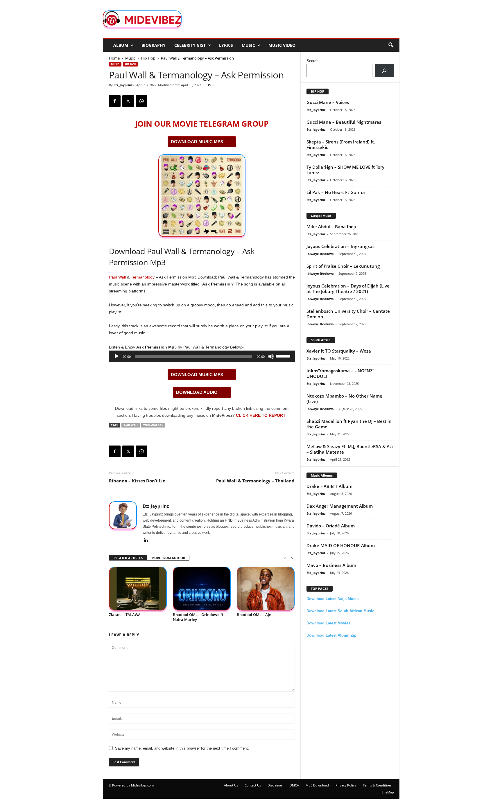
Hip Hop (148, 58)
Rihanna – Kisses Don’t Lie (137, 481)
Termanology (143, 277)
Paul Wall (117, 277)
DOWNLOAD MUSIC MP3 (197, 141)
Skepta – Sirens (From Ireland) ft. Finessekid (340, 144)
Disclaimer (275, 785)
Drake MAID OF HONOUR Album (340, 545)
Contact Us (253, 785)
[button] (390, 45)
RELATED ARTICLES (128, 558)
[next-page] (292, 558)
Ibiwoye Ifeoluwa (320, 254)
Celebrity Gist (190, 45)
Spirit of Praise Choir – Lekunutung (343, 266)
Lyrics (226, 45)
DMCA (294, 785)
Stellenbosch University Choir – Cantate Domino (348, 313)
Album (120, 45)
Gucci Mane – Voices (327, 102)
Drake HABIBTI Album (329, 486)
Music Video (281, 45)
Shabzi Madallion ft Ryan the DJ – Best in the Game (349, 424)
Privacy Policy (346, 785)
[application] (202, 356)
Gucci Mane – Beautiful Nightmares (343, 122)
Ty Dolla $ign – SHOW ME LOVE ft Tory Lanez (345, 169)
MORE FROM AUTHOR (168, 558)
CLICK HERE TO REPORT (261, 415)
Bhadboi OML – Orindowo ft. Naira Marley (199, 617)
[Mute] (271, 356)
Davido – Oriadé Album (330, 526)
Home (114, 58)
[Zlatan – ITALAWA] (138, 588)
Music (248, 45)
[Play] (116, 356)
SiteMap (388, 792)
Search (312, 61)
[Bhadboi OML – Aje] (266, 588)
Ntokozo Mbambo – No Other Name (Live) (344, 398)
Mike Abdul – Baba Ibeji (331, 226)
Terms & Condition (377, 785)
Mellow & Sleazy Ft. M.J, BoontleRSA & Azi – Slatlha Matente (349, 449)
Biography (153, 45)
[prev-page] (285, 558)
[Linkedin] (146, 541)
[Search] (384, 70)
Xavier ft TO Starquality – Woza (338, 351)
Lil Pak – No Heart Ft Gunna (335, 192)
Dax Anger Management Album (339, 506)
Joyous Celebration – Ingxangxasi (341, 246)
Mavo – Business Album (331, 565)
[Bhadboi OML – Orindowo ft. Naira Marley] (202, 588)
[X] (128, 101)
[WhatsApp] (141, 101)
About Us (231, 785)
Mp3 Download (317, 785)
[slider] (284, 356)
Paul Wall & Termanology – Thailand (255, 481)
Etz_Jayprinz (123, 85)
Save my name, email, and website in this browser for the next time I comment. (182, 748)
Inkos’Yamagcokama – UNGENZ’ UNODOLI (340, 373)
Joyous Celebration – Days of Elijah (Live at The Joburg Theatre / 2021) (348, 288)
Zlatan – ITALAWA (125, 614)
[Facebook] (115, 101)
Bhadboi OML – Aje (254, 614)
